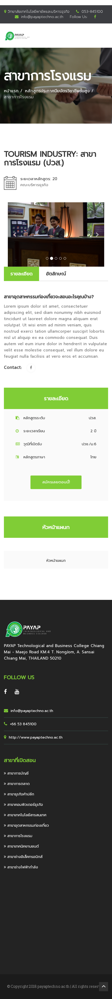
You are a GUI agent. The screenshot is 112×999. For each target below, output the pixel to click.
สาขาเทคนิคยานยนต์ (22, 846)
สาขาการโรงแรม (19, 836)
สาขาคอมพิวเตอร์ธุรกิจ (24, 804)
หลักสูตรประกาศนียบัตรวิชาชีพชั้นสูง (57, 91)
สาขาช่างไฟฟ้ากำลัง (22, 867)
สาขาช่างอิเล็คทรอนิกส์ (24, 857)
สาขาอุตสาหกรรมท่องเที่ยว (27, 825)
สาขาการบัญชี (17, 773)
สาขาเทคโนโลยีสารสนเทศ (26, 815)
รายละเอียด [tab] (21, 273)
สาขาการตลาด (18, 784)
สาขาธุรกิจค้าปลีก (20, 794)
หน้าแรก (11, 91)
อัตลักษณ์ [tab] (56, 273)
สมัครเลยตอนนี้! (56, 482)
